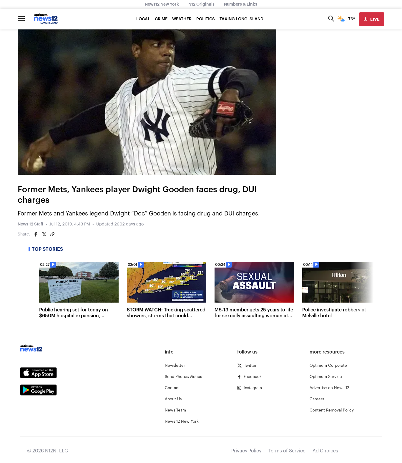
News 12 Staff (30, 224)
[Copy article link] (52, 234)
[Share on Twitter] (44, 234)
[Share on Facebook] (36, 234)
